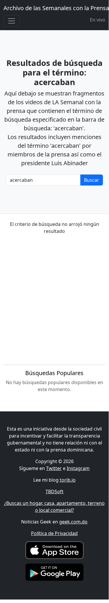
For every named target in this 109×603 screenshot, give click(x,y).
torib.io (68, 480)
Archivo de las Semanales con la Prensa (56, 8)
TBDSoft (54, 491)
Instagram (78, 468)
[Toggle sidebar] (11, 21)
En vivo (97, 20)
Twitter (54, 468)
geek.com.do (73, 522)
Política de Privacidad (54, 533)
